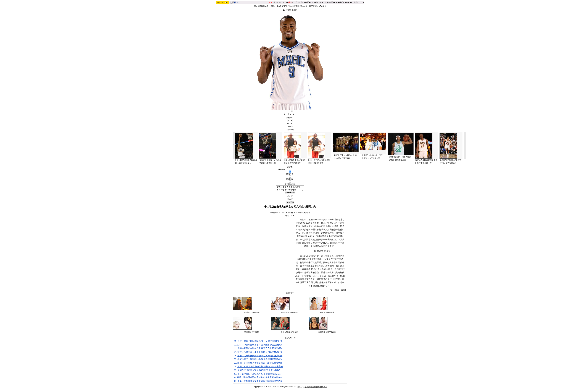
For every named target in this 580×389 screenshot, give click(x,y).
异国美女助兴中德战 (251, 312)
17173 (361, 2)
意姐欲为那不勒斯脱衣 (289, 312)
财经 (290, 2)
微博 (331, 2)
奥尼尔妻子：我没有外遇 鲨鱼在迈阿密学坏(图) (259, 359)
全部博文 (323, 387)
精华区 (290, 196)
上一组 (290, 111)
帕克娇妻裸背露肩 (327, 312)
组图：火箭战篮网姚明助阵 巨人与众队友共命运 (259, 355)
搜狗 (355, 2)
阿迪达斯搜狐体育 (261, 6)
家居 (307, 2)
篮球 (272, 6)
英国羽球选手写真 (251, 332)
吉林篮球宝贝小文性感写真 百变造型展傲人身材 (259, 374)
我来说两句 (274, 213)
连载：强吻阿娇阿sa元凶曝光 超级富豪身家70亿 (260, 377)
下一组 (290, 126)
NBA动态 (313, 6)
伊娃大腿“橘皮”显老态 (289, 332)
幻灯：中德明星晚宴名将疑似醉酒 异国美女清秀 (259, 344)
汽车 (297, 2)
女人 (312, 2)
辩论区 (290, 199)
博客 (326, 2)
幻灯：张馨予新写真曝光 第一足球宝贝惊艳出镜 (259, 341)
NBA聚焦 (322, 6)
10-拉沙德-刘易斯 (290, 10)
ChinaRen (348, 2)
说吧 (341, 2)
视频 (317, 2)
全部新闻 (316, 387)
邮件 (321, 2)
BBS (336, 2)
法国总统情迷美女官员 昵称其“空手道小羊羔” (258, 370)
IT (293, 2)
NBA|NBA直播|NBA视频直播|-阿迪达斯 (291, 6)
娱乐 (282, 2)
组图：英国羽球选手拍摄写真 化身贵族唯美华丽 (259, 363)
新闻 (270, 2)
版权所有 (308, 387)
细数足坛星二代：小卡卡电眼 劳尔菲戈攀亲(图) (259, 352)
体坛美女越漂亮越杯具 (327, 332)
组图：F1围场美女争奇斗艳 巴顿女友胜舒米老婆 (260, 366)
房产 (302, 2)
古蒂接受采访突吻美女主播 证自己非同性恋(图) (259, 348)
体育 (275, 2)
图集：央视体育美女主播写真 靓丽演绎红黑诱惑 (259, 381)
